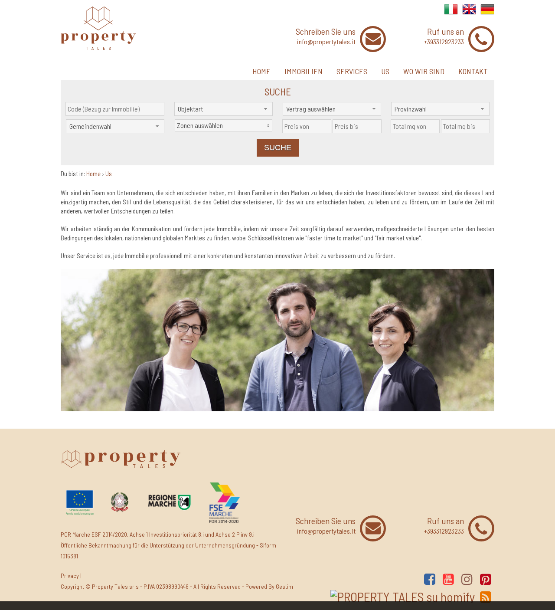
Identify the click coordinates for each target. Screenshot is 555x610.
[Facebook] (429, 579)
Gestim (284, 586)
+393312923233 (444, 41)
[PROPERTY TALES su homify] (402, 596)
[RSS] (485, 597)
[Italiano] (451, 13)
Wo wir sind (423, 71)
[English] (469, 13)
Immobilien (303, 71)
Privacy (70, 575)
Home (261, 71)
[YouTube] (448, 579)
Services (351, 71)
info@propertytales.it (326, 41)
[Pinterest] (485, 579)
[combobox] (223, 109)
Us (385, 71)
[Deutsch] (487, 13)
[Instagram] (467, 579)
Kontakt (473, 71)
